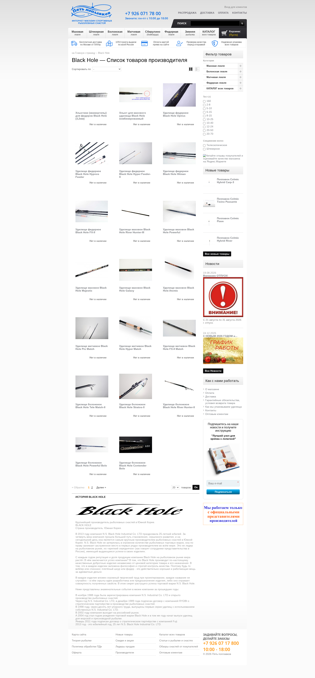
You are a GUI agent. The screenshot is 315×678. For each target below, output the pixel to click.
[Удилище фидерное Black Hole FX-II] (91, 211)
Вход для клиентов (235, 6)
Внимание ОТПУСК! (215, 275)
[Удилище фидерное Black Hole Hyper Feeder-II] (135, 153)
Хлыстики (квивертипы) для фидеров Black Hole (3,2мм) (91, 115)
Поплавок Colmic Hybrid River (228, 239)
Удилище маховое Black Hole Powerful (178, 231)
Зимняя (190, 33)
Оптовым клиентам (216, 414)
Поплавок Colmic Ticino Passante (228, 200)
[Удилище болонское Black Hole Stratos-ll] (135, 386)
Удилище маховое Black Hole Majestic (91, 289)
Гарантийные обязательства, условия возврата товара (222, 402)
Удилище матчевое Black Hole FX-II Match (179, 347)
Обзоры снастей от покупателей (178, 646)
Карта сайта (79, 634)
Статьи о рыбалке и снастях (176, 640)
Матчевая (133, 33)
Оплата (223, 12)
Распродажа (187, 12)
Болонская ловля (217, 71)
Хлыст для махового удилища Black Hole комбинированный (132, 115)
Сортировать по (81, 69)
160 (209, 100)
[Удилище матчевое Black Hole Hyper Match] (135, 328)
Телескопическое (217, 145)
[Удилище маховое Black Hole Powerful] (179, 211)
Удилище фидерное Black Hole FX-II (88, 231)
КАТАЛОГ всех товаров (220, 88)
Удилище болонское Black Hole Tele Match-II (90, 406)
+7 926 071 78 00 (143, 13)
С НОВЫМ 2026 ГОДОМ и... (220, 336)
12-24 (210, 126)
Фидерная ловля (216, 82)
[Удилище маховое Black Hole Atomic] (179, 269)
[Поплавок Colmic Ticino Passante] (209, 203)
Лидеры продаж (125, 646)
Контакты (239, 12)
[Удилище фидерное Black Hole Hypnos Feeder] (91, 153)
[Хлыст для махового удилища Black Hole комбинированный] (135, 95)
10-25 (210, 119)
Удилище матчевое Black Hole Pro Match (91, 347)
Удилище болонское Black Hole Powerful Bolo (91, 464)
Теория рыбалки (82, 640)
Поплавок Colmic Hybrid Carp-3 (228, 181)
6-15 (209, 111)
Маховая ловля (216, 66)
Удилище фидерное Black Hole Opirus (175, 114)
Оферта (76, 652)
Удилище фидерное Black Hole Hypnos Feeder (88, 174)
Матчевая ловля (216, 77)
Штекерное (213, 148)
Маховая (77, 33)
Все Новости (213, 370)
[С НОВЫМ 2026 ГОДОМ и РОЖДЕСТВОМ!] (223, 338)
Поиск (181, 23)
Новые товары (217, 170)
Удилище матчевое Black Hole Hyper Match (135, 347)
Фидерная (171, 33)
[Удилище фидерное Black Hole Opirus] (179, 95)
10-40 (210, 122)
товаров (186, 487)
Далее (101, 487)
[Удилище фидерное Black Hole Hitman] (179, 153)
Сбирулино (152, 33)
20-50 (210, 130)
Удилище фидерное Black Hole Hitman (175, 172)
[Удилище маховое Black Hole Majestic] (91, 269)
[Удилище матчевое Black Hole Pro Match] (91, 328)
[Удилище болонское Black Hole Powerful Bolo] (91, 444)
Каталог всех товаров (172, 634)
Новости (212, 264)
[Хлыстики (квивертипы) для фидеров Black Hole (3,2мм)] (91, 95)
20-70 (210, 133)
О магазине (212, 389)
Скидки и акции (125, 640)
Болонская (115, 33)
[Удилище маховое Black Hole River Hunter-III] (135, 211)
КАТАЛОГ (209, 33)
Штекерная (96, 33)
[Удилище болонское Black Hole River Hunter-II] (179, 386)
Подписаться (223, 491)
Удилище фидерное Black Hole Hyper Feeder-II (135, 174)
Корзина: (235, 33)
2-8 (208, 104)
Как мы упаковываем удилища (223, 406)
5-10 (209, 108)
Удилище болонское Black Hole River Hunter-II (179, 406)
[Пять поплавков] (92, 12)
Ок (196, 487)
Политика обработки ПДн (87, 646)
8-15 (209, 115)
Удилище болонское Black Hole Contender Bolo (132, 465)
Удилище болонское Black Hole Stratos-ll (132, 406)
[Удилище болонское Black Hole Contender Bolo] (135, 444)
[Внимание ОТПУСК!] (223, 278)
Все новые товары (217, 253)
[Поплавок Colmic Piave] (209, 223)
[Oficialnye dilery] (223, 514)
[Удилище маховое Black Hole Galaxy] (135, 269)
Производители (125, 652)
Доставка (207, 12)
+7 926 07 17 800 (221, 643)
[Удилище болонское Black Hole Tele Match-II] (91, 386)
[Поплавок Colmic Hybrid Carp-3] (209, 184)
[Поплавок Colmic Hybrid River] (209, 242)
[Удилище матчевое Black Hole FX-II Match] (179, 328)
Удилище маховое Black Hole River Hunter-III (134, 231)
